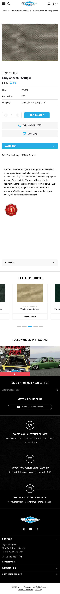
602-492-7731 (35, 125)
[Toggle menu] (3, 3)
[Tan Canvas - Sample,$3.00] (30, 293)
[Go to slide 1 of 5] (19, 326)
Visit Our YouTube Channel (32, 407)
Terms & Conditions (25, 590)
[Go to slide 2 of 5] (24, 326)
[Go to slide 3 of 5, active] (30, 326)
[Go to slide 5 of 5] (41, 326)
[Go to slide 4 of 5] (35, 326)
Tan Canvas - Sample (30, 309)
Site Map (38, 590)
